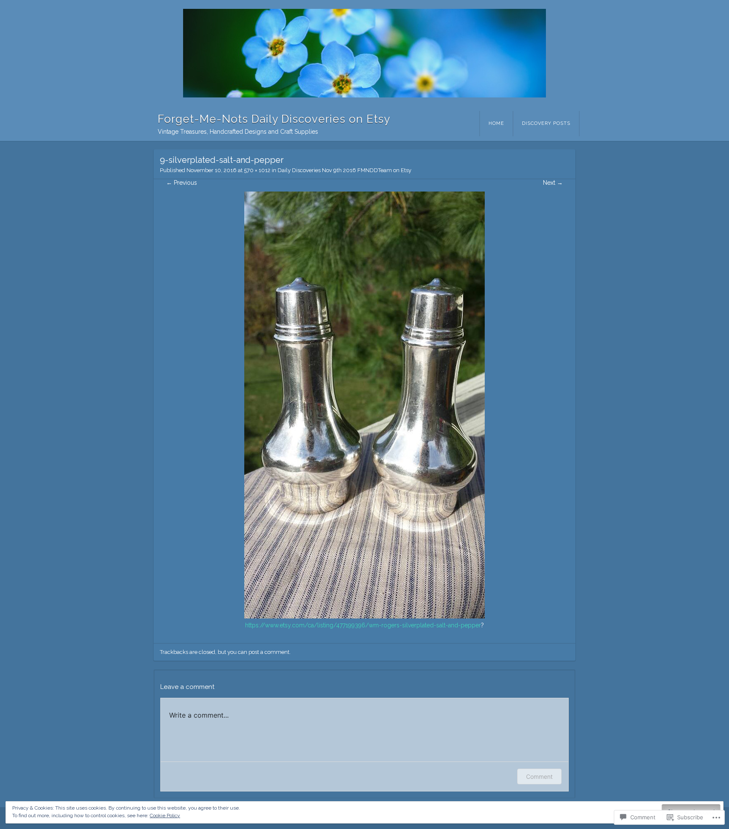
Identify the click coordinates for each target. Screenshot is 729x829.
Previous (181, 182)
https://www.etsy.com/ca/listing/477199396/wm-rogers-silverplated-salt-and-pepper (363, 625)
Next (553, 182)
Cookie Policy (165, 815)
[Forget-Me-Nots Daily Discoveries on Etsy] (364, 53)
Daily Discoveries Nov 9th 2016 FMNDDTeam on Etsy (344, 170)
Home (496, 123)
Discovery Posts (546, 123)
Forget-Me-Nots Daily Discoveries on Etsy (274, 119)
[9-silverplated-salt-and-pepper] (364, 616)
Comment (539, 776)
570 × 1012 (257, 170)
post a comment (268, 652)
